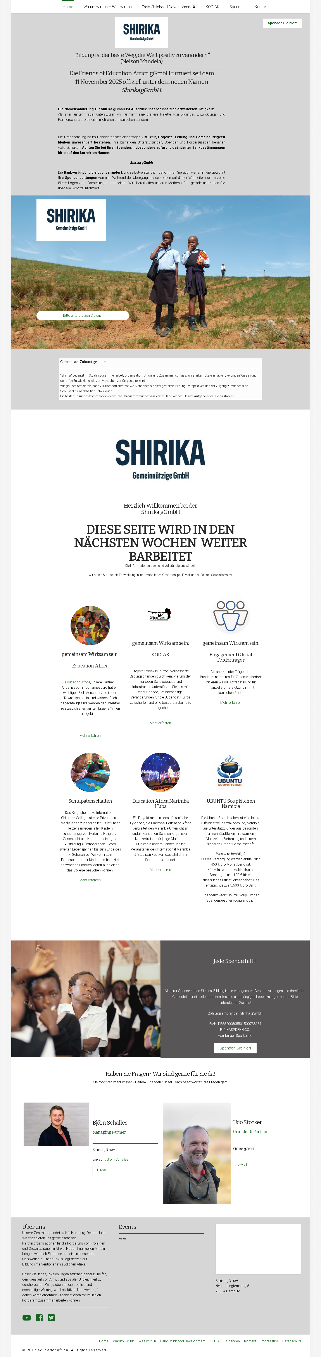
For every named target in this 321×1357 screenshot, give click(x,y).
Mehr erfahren (90, 735)
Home (104, 1341)
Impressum (269, 1341)
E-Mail (101, 1170)
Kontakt (250, 1341)
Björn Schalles (117, 1159)
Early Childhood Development (182, 1341)
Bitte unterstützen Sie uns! (82, 315)
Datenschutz (291, 1341)
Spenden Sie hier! (282, 23)
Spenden (233, 1341)
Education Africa (77, 682)
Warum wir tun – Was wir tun (134, 1341)
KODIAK (216, 1341)
